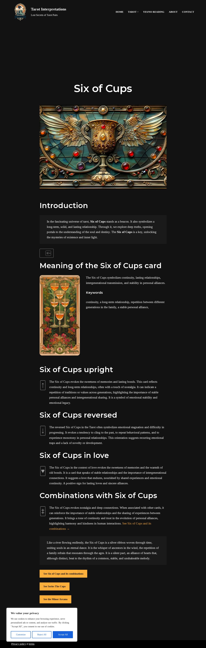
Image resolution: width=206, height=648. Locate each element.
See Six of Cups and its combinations (63, 573)
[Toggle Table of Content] (46, 253)
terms (31, 644)
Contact (188, 11)
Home (119, 11)
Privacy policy (18, 644)
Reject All (41, 634)
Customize (21, 634)
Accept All (63, 634)
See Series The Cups (54, 586)
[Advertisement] (103, 47)
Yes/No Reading (153, 11)
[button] (138, 12)
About (173, 11)
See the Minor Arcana (55, 599)
